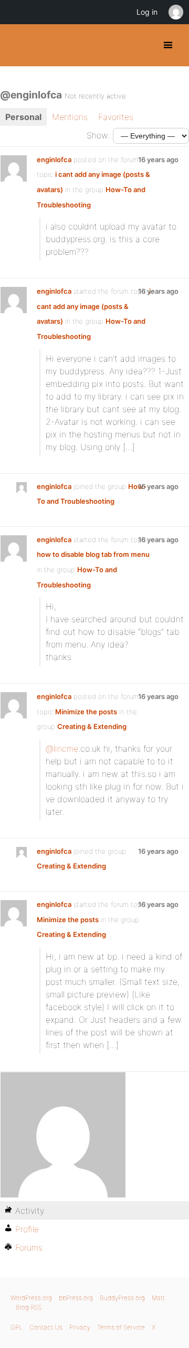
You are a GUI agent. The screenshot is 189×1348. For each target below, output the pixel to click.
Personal (23, 117)
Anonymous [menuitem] (175, 12)
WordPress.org (31, 1298)
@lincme (62, 748)
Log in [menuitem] (147, 11)
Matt (158, 1298)
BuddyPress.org (17, 45)
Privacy (79, 1327)
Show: (98, 135)
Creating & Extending (92, 726)
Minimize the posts (86, 711)
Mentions (70, 117)
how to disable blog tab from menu (93, 554)
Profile (27, 1229)
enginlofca (54, 159)
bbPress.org (76, 1298)
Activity (29, 1210)
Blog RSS (28, 1307)
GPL (16, 1327)
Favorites (115, 117)
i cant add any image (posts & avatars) (94, 306)
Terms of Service (121, 1327)
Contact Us (45, 1327)
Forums (29, 1247)
